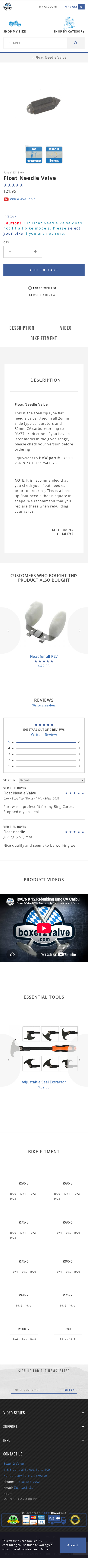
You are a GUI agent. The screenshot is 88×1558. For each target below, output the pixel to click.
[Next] (77, 630)
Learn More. (40, 1549)
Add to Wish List (44, 288)
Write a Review (44, 734)
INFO (7, 1440)
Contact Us (23, 1487)
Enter (70, 1390)
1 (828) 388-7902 (27, 1482)
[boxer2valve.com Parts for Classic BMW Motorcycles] (7, 6)
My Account (48, 6)
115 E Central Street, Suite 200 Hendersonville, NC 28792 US (26, 1469)
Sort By (9, 780)
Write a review (44, 705)
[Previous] (10, 630)
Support (10, 1426)
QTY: (6, 242)
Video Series (14, 1412)
